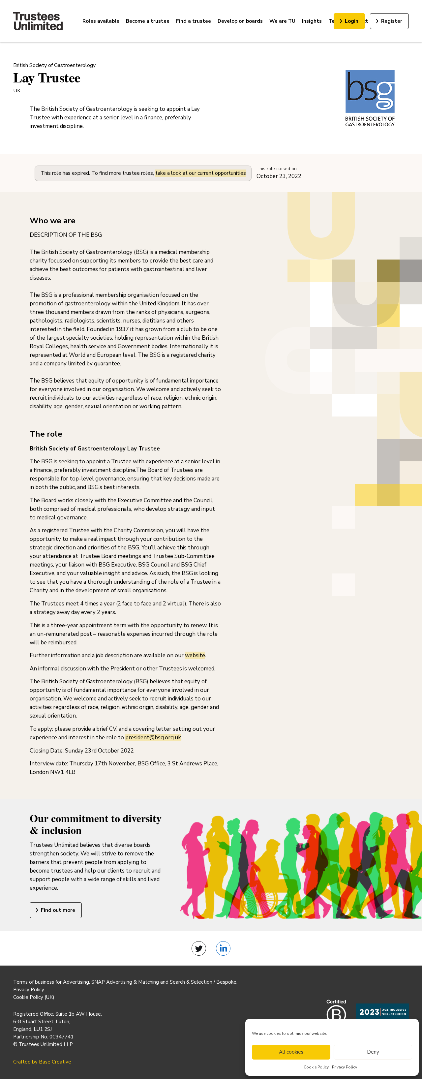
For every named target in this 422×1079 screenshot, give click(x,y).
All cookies (291, 1052)
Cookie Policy (316, 1067)
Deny (373, 1052)
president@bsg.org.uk (153, 737)
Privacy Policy (344, 1067)
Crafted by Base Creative (42, 1062)
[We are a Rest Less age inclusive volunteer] (382, 1016)
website (195, 655)
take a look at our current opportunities (200, 173)
